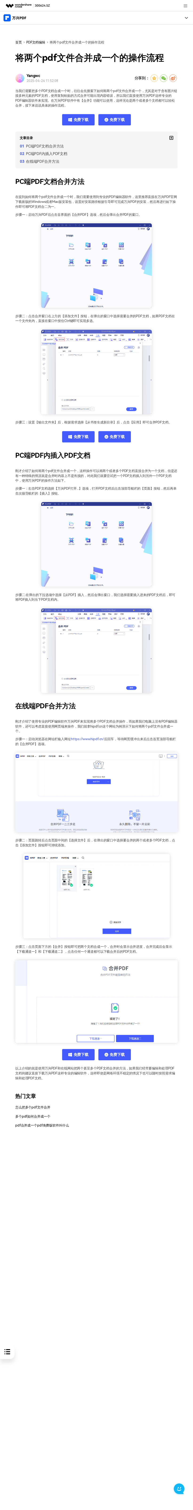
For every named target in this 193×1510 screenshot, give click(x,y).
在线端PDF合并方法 (42, 161)
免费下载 (81, 119)
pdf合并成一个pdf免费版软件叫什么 (42, 1125)
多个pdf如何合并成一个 (32, 1117)
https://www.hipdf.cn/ (87, 739)
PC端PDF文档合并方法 (45, 146)
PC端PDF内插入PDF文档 (46, 153)
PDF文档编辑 (35, 42)
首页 (18, 42)
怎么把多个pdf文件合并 (32, 1107)
